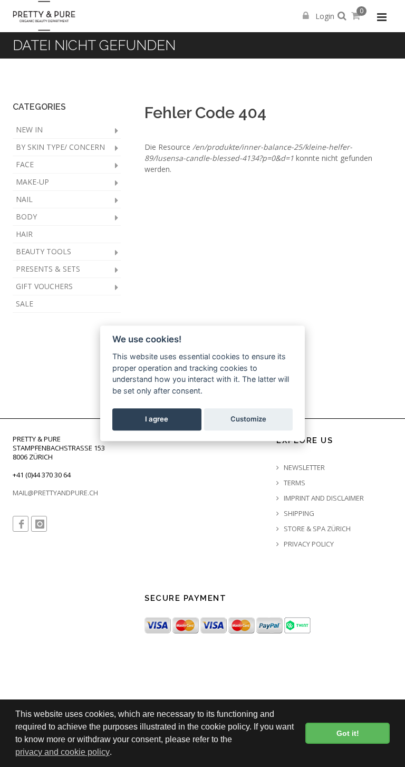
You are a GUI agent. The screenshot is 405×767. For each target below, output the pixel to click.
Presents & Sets (48, 269)
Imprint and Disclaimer (323, 498)
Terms (293, 482)
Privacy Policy (308, 544)
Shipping (298, 513)
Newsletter (303, 467)
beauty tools (43, 251)
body (26, 217)
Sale (24, 304)
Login (323, 16)
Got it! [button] (347, 733)
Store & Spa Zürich (316, 528)
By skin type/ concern (60, 147)
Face (25, 164)
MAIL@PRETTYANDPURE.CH (55, 492)
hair (24, 234)
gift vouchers (44, 286)
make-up (32, 182)
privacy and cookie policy (62, 751)
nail (24, 199)
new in (29, 129)
